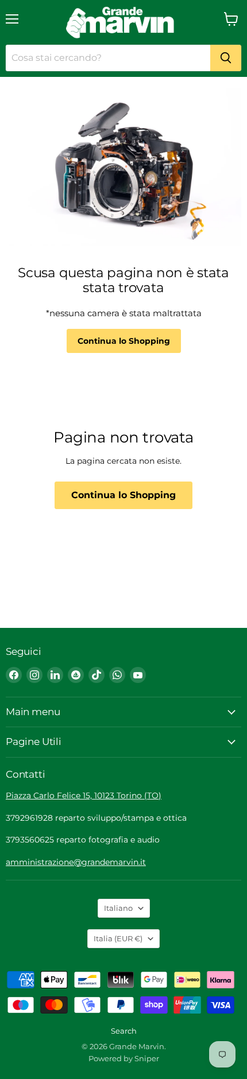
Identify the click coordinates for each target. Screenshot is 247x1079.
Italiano (118, 908)
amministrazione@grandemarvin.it (76, 862)
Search (124, 1030)
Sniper (146, 1058)
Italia (118, 938)
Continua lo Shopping (124, 341)
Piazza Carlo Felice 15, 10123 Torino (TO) (83, 795)
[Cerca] (225, 58)
